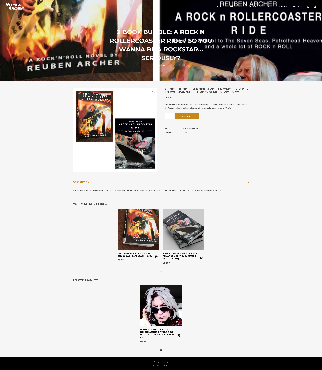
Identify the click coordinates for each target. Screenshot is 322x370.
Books (162, 65)
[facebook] (154, 362)
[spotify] (167, 362)
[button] (154, 91)
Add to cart (187, 116)
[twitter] (158, 362)
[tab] (161, 183)
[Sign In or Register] (308, 6)
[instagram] (163, 362)
